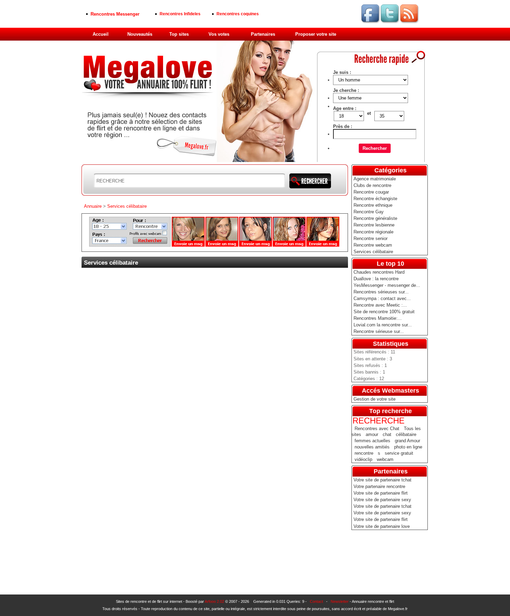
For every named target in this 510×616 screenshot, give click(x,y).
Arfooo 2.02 (214, 601)
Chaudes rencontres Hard (379, 272)
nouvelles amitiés (372, 447)
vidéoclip (363, 459)
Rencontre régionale (373, 231)
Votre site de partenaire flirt (381, 493)
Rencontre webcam (373, 245)
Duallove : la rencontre (376, 278)
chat (387, 434)
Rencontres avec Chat (377, 428)
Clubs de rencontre (372, 185)
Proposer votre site (315, 34)
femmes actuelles (372, 440)
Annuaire (93, 206)
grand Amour (407, 440)
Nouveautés (139, 34)
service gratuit (399, 453)
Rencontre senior (371, 238)
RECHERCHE (378, 420)
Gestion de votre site (375, 399)
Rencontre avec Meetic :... (380, 305)
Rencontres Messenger (115, 14)
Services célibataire (373, 251)
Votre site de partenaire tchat (382, 479)
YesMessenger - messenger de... (387, 285)
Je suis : (342, 72)
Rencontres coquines (237, 14)
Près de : (342, 126)
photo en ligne (408, 447)
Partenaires (263, 34)
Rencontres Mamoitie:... (378, 318)
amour (372, 434)
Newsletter (340, 601)
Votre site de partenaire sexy (382, 499)
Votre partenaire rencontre (379, 486)
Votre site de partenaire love (382, 526)
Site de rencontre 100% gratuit (384, 311)
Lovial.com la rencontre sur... (383, 324)
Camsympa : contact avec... (382, 298)
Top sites (179, 34)
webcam (385, 459)
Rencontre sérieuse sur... (379, 331)
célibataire (406, 434)
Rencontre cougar (371, 192)
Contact (316, 601)
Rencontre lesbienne (374, 225)
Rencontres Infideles (180, 14)
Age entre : (344, 108)
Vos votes (219, 34)
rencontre (364, 453)
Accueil (101, 34)
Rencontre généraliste (375, 218)
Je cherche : (346, 90)
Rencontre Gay (369, 211)
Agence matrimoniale (375, 178)
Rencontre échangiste (375, 198)
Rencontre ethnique (373, 205)
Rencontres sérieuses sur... (381, 291)
